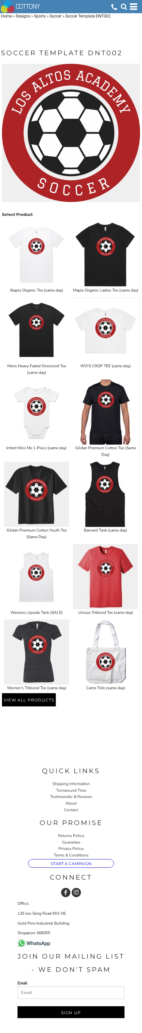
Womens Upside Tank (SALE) (37, 612)
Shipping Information (71, 783)
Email (22, 983)
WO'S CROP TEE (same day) (105, 366)
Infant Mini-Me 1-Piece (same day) (36, 448)
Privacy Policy (71, 848)
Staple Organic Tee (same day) (36, 290)
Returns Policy (71, 835)
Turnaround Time (71, 790)
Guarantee (71, 842)
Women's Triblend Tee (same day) (36, 688)
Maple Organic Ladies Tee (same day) (105, 290)
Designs (23, 16)
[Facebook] (65, 892)
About (71, 803)
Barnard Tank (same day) (105, 530)
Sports (40, 16)
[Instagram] (76, 892)
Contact (71, 810)
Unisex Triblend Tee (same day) (105, 612)
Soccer (55, 16)
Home (6, 16)
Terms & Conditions (71, 855)
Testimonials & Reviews (71, 796)
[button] (124, 6)
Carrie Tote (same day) (105, 688)
